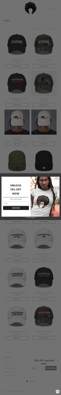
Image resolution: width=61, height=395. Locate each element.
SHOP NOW (16, 208)
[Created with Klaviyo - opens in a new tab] (30, 217)
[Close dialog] (57, 178)
